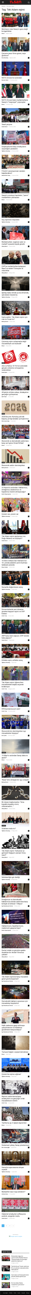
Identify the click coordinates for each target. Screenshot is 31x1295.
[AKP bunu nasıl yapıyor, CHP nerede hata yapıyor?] (15, 627)
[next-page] (13, 1225)
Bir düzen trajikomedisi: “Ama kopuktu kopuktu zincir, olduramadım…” (13, 804)
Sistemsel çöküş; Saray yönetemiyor (15, 1145)
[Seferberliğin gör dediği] (15, 868)
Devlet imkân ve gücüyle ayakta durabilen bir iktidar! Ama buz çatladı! (13, 952)
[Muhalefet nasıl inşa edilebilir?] (15, 1183)
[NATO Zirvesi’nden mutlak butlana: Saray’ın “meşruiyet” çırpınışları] (15, 91)
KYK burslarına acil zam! (11, 709)
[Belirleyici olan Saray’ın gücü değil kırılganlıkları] (15, 20)
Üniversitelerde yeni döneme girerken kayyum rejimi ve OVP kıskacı (13, 611)
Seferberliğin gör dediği (11, 877)
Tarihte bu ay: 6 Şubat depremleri (14, 1123)
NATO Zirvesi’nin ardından (12, 78)
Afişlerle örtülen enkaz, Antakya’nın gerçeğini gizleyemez (15, 393)
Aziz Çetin (4, 735)
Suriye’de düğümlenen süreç (12, 587)
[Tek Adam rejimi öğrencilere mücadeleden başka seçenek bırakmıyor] (15, 673)
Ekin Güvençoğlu (6, 1147)
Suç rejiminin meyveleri (11, 220)
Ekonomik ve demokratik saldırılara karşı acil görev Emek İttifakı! (15, 442)
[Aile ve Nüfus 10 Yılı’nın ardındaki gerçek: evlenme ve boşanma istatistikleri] (15, 357)
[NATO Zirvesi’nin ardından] (15, 69)
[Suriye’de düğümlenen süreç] (15, 578)
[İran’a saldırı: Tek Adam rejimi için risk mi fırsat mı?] (15, 308)
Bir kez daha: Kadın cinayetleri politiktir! (17, 1283)
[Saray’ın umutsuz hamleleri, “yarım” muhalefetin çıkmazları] (15, 186)
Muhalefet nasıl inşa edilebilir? (13, 1192)
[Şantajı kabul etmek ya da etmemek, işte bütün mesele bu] (15, 284)
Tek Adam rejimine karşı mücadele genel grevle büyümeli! (15, 978)
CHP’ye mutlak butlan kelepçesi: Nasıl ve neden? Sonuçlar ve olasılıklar (14, 268)
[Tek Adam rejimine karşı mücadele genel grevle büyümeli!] (15, 968)
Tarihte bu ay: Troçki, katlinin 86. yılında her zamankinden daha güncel (20, 1267)
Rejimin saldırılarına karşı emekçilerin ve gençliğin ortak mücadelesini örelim (13, 1098)
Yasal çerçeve (7, 124)
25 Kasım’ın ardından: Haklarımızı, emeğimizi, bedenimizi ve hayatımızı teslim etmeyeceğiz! (15, 490)
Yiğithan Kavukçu (6, 151)
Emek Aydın (4, 372)
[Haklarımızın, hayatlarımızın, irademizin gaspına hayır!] (15, 917)
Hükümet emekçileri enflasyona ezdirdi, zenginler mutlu (14, 1215)
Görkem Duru (5, 1194)
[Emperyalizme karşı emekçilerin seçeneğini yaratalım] (15, 137)
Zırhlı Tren (4, 615)
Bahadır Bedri (5, 80)
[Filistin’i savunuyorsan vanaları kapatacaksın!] (15, 162)
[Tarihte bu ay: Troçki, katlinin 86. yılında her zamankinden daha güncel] (6, 1268)
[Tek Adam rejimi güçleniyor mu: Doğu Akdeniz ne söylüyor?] (15, 527)
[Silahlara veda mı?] (15, 819)
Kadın (3, 363)
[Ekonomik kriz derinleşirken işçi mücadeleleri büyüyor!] (15, 722)
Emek (3, 413)
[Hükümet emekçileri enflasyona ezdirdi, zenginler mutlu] (15, 1205)
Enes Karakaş (5, 57)
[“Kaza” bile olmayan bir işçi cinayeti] (15, 771)
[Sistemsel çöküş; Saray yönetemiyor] (15, 1136)
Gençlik (3, 606)
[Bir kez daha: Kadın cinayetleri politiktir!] (6, 1285)
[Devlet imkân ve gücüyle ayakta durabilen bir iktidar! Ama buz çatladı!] (15, 941)
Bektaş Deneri (5, 321)
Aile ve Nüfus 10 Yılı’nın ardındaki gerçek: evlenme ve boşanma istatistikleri (14, 368)
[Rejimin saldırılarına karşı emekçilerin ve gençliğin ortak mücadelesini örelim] (15, 1087)
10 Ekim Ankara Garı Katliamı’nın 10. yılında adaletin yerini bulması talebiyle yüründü (14, 563)
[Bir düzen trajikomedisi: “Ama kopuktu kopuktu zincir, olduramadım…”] (15, 793)
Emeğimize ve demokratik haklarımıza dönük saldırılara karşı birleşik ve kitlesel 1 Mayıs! (15, 902)
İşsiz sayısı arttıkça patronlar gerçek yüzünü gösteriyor (20, 1275)
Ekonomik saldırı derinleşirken (13, 465)
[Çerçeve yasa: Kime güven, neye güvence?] (15, 44)
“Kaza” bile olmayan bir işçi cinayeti (15, 780)
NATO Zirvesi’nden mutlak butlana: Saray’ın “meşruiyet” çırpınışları (15, 101)
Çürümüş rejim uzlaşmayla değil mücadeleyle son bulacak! (14, 342)
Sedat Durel (4, 126)
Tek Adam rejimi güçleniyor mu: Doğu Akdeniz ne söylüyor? (14, 537)
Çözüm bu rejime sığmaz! (11, 1074)
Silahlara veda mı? (9, 829)
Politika (3, 26)
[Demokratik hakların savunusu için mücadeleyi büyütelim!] (15, 992)
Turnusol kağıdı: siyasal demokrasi (15, 1052)
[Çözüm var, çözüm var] (15, 505)
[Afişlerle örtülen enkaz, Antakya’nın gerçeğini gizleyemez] (15, 383)
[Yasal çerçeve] (15, 115)
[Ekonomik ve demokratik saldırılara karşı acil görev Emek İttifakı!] (15, 432)
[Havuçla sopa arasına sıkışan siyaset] (15, 1158)
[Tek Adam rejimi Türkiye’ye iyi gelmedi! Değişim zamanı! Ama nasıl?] (15, 842)
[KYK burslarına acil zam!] (15, 700)
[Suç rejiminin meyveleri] (15, 210)
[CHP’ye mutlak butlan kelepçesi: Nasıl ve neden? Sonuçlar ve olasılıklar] (15, 257)
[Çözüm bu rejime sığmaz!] (15, 1065)
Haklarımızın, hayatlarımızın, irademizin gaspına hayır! (12, 927)
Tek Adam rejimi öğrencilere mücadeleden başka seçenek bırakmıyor (13, 684)
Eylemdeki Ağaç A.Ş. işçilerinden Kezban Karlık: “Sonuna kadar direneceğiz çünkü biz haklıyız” (19, 1258)
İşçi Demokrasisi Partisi (7, 906)
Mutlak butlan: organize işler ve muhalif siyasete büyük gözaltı (13, 243)
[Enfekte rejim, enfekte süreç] (15, 651)
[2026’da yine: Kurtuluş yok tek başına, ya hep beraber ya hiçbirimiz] (15, 407)
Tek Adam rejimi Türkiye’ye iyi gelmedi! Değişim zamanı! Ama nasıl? (14, 853)
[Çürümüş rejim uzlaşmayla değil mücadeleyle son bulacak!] (15, 332)
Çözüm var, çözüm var (10, 514)
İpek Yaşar (4, 396)
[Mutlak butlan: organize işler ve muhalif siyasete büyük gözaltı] (15, 233)
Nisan (3, 33)
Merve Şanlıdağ (5, 421)
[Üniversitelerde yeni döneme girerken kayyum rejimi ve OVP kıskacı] (15, 600)
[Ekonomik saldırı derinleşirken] (15, 456)
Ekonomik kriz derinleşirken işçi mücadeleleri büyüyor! (14, 732)
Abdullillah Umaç (6, 175)
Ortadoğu (4, 168)
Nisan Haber (5, 567)
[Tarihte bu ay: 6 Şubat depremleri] (15, 1114)
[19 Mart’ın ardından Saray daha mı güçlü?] (15, 746)
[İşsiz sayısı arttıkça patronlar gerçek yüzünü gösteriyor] (6, 1277)
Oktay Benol (5, 246)
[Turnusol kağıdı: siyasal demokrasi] (15, 1043)
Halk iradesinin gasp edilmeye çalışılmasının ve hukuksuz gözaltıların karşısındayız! (13, 1027)
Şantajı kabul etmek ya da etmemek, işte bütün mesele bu (15, 294)
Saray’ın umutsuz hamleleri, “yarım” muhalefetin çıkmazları (15, 196)
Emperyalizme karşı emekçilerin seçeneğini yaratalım (14, 148)
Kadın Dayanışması (6, 494)
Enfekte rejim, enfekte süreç (12, 660)
